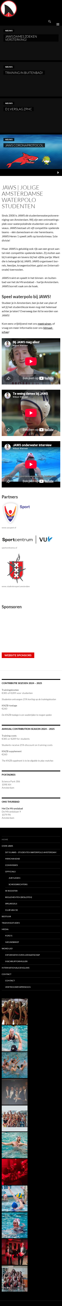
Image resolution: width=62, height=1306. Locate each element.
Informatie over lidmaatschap (22, 955)
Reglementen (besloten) (18, 897)
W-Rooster (11, 890)
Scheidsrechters (18, 884)
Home (5, 839)
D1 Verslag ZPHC (18, 109)
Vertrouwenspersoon (18, 987)
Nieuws (9, 30)
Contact (6, 974)
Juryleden (14, 878)
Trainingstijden (11, 923)
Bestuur (6, 916)
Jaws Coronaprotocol (24, 145)
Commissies (11, 865)
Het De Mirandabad (12, 808)
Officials (10, 871)
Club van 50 (11, 910)
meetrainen (44, 323)
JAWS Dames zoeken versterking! (21, 37)
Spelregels (11, 903)
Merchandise (12, 858)
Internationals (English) (15, 967)
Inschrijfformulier (16, 961)
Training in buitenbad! (24, 73)
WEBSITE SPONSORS (18, 655)
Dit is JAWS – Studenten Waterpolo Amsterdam (30, 852)
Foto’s (8, 935)
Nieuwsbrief (12, 942)
